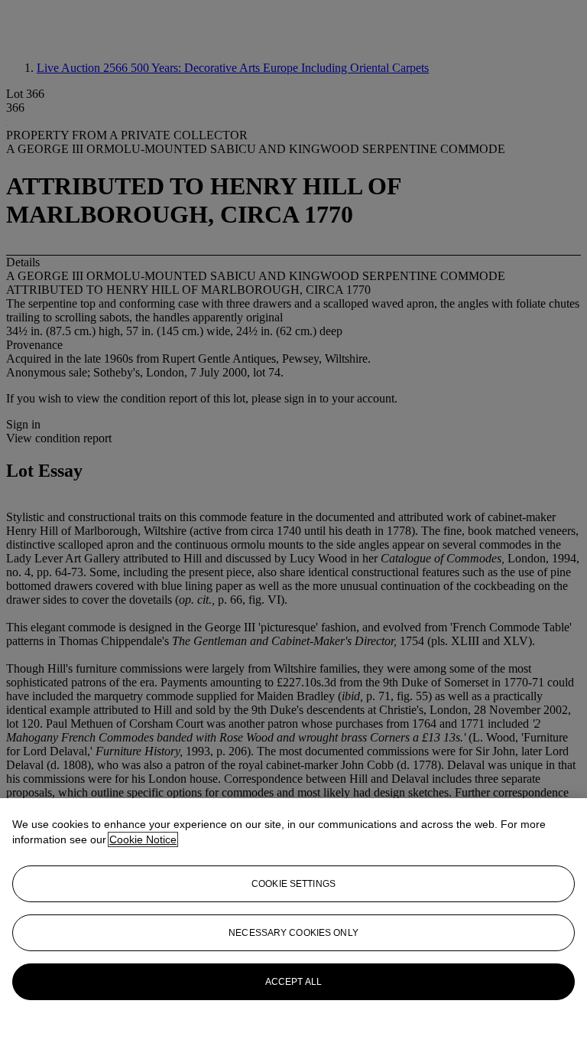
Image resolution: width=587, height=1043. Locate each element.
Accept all (293, 981)
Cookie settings (293, 883)
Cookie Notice (143, 839)
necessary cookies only (293, 932)
